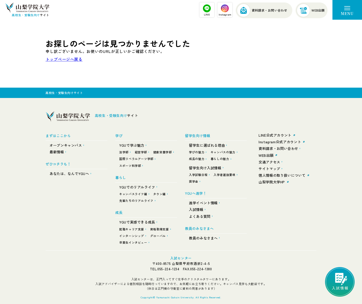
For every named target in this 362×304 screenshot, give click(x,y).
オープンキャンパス (65, 145)
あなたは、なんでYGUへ (69, 173)
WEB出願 (266, 155)
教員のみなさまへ (203, 237)
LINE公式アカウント (275, 135)
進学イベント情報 (203, 202)
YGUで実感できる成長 (137, 221)
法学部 (124, 152)
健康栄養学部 (162, 152)
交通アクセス (269, 161)
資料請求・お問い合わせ (278, 148)
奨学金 (193, 181)
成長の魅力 (196, 159)
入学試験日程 (198, 175)
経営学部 (141, 152)
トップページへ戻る (64, 59)
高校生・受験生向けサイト (64, 93)
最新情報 (56, 151)
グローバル (158, 236)
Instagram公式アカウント (280, 141)
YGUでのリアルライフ (137, 187)
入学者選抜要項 (224, 175)
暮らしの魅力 (220, 159)
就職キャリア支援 (131, 229)
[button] (347, 10)
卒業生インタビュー (133, 242)
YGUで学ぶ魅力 (131, 145)
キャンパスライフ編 (133, 194)
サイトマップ (269, 168)
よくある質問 (200, 216)
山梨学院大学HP (272, 181)
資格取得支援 (159, 229)
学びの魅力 (196, 152)
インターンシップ (131, 236)
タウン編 (159, 194)
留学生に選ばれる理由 (207, 145)
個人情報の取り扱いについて (282, 175)
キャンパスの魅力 (223, 152)
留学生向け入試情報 (205, 167)
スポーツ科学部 (130, 165)
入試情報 (196, 209)
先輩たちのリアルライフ (136, 200)
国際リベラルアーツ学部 (136, 159)
